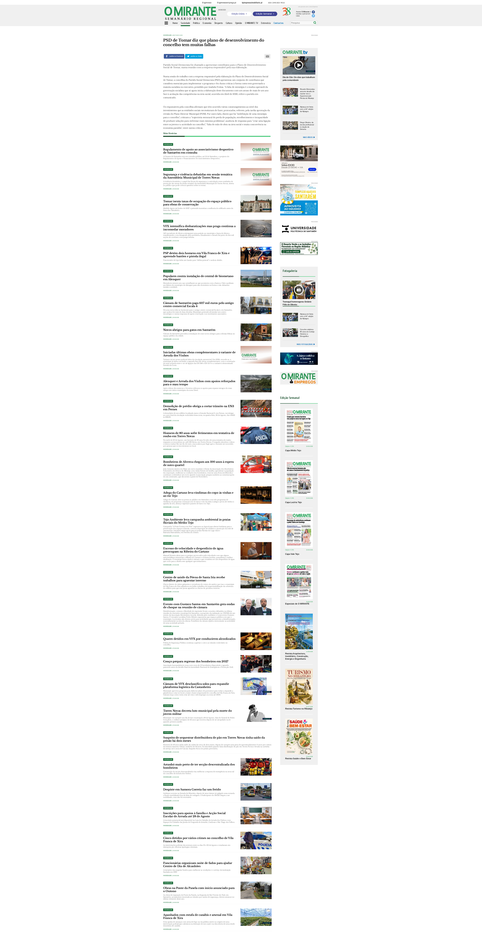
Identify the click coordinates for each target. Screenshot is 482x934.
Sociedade (167, 35)
